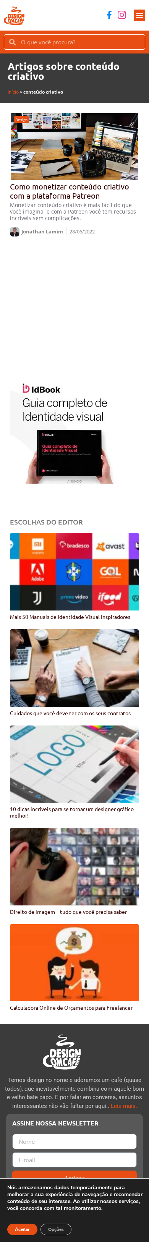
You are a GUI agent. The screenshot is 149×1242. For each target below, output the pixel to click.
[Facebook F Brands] (109, 15)
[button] (139, 15)
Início (13, 92)
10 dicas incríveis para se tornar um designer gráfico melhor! (72, 812)
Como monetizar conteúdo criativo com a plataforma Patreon (69, 190)
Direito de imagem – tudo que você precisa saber (68, 911)
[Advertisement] (74, 306)
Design (21, 119)
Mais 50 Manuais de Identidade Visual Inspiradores (70, 616)
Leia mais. (124, 1106)
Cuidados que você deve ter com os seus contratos (70, 712)
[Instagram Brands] (122, 15)
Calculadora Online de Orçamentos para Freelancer (71, 1007)
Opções (56, 1229)
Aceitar (22, 1229)
